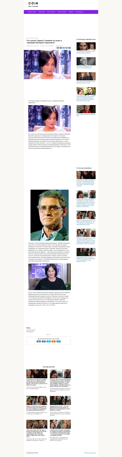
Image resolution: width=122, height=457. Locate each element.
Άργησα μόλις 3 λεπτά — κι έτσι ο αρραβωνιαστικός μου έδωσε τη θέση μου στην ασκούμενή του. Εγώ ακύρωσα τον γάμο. (60, 408)
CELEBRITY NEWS (32, 11)
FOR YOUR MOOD (51, 11)
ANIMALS (71, 11)
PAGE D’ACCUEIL (79, 11)
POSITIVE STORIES (62, 11)
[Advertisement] (61, 25)
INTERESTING (41, 11)
